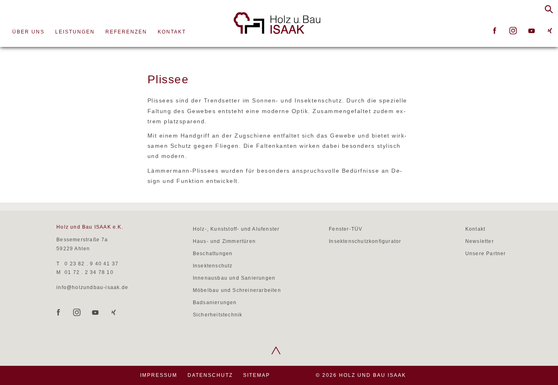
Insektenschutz (213, 266)
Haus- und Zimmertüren (224, 241)
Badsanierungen (215, 302)
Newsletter (479, 241)
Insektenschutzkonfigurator (365, 241)
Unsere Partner (485, 253)
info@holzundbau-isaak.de (92, 287)
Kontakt (172, 32)
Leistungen (75, 32)
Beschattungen (213, 253)
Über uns (28, 32)
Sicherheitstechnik (218, 315)
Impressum (158, 375)
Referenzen (126, 32)
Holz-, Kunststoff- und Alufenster (236, 229)
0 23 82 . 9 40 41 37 (91, 264)
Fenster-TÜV (345, 229)
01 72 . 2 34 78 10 (89, 272)
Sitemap (256, 375)
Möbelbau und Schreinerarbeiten (237, 290)
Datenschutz (210, 375)
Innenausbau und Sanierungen (234, 278)
